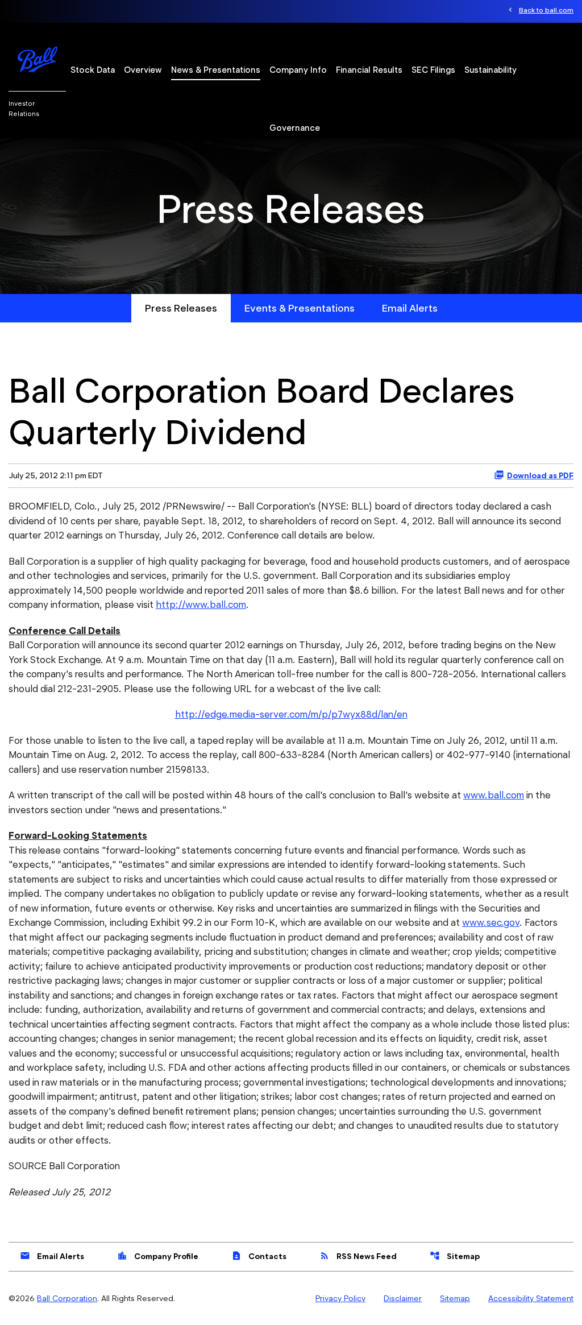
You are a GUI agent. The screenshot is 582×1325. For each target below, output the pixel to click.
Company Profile (157, 1256)
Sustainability (490, 70)
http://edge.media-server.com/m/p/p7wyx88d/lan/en (291, 714)
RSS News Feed (358, 1256)
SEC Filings (433, 70)
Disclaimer (403, 1298)
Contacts (258, 1256)
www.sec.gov (490, 922)
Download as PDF (540, 475)
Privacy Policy (340, 1298)
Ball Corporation (67, 1298)
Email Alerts (410, 308)
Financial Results (369, 70)
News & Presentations (215, 70)
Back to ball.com (546, 10)
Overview (143, 70)
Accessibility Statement (530, 1298)
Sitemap (455, 1256)
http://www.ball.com (201, 604)
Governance (294, 128)
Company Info (298, 70)
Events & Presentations (299, 308)
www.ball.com (493, 795)
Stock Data (92, 70)
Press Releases (181, 308)
